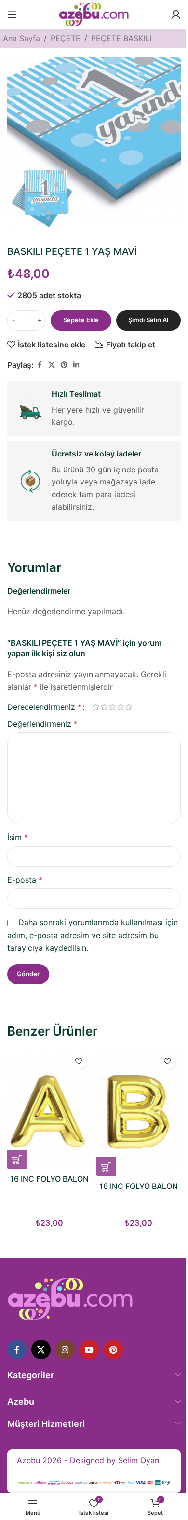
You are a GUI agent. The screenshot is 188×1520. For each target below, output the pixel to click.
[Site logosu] (94, 13)
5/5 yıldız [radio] (128, 707)
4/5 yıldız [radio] (120, 707)
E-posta (24, 879)
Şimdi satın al (148, 320)
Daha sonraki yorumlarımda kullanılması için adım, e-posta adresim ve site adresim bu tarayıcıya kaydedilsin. (92, 935)
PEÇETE (66, 38)
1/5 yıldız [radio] (96, 707)
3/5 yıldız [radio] (112, 707)
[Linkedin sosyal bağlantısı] (76, 365)
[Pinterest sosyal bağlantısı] (64, 365)
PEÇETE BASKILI (121, 38)
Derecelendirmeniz (44, 707)
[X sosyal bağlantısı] (51, 365)
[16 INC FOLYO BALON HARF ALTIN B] (138, 1112)
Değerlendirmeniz (42, 724)
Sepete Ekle (81, 320)
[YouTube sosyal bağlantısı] (89, 1349)
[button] (17, 1159)
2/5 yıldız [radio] (104, 707)
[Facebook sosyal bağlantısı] (39, 365)
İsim (17, 837)
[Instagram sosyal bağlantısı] (65, 1349)
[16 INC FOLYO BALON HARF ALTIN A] (49, 1108)
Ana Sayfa (21, 38)
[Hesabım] (176, 14)
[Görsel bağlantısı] (70, 1298)
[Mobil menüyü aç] (12, 14)
